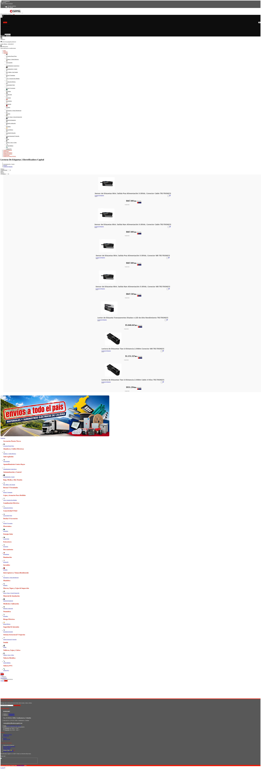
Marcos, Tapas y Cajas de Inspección (14, 117)
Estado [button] (2, 675)
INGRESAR (6, 735)
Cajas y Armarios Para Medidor (13, 78)
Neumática (8, 126)
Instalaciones (6, 151)
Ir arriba (2, 767)
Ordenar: (2, 34)
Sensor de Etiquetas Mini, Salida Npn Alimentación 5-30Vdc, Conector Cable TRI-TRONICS (133, 224)
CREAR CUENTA (7, 734)
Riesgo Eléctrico (9, 129)
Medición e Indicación (11, 123)
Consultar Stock (7, 679)
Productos (5, 51)
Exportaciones (6, 155)
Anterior (2, 35)
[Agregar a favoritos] (168, 196)
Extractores (8, 97)
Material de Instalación (11, 120)
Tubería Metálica (9, 145)
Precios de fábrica (7, 747)
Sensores (5, 165)
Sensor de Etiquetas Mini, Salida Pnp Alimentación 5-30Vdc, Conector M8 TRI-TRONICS (133, 255)
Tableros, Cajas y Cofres (11, 142)
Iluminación (8, 104)
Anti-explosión (9, 62)
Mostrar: (2, 172)
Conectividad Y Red (10, 85)
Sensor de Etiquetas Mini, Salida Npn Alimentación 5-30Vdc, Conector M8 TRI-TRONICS (133, 286)
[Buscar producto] (13, 14)
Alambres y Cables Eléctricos (12, 59)
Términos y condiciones (8, 751)
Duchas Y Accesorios (10, 88)
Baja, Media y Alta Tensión (12, 72)
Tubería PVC (9, 149)
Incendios (8, 107)
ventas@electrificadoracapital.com (13, 725)
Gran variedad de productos (9, 746)
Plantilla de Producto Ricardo (9, 156)
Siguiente (8, 35)
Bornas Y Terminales (10, 75)
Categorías (5, 53)
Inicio (4, 50)
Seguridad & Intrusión (10, 133)
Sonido (7, 139)
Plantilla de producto (7, 153)
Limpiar (2, 680)
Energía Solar (9, 94)
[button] (11, 7)
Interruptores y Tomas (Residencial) (13, 110)
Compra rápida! (6, 749)
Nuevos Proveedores (7, 152)
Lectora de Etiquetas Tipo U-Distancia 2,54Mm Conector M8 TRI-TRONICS (133, 348)
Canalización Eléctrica (11, 81)
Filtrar (2, 674)
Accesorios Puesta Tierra (11, 56)
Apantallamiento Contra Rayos (12, 65)
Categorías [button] (3, 438)
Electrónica (8, 91)
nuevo (4, 676)
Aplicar (5, 22)
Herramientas (9, 101)
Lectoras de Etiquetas (7, 166)
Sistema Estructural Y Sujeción (12, 136)
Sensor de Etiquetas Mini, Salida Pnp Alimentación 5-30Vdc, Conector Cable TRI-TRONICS (133, 193)
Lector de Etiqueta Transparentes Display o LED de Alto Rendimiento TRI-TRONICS (132, 317)
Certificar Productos (7, 150)
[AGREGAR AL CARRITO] (137, 202)
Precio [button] (2, 672)
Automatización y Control (11, 69)
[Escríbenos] (4, 767)
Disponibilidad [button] (4, 678)
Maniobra (8, 113)
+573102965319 (6, 1)
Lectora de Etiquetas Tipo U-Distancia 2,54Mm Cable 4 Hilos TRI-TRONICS (132, 379)
